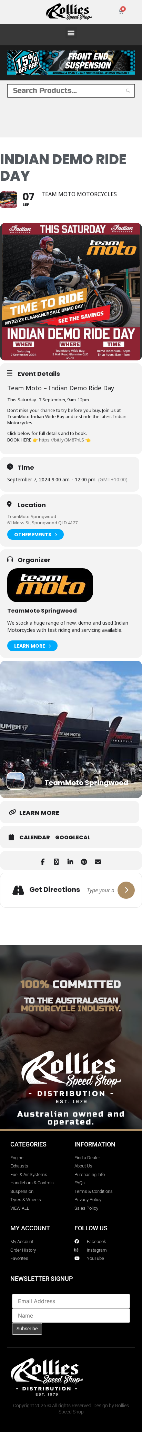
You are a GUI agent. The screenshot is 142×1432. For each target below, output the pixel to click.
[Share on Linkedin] (70, 860)
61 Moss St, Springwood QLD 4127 (42, 522)
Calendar (34, 838)
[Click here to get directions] (126, 890)
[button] (71, 32)
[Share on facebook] (43, 860)
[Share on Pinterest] (84, 860)
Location (32, 505)
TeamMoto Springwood (31, 516)
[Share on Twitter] (56, 860)
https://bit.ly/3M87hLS (61, 440)
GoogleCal (72, 838)
